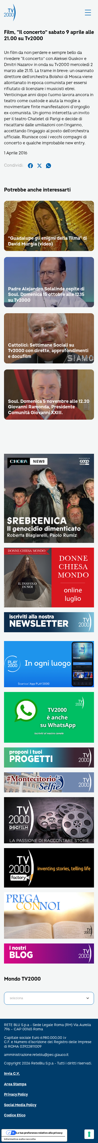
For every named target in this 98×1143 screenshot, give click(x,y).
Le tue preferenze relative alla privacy (39, 1132)
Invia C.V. (12, 1073)
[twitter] (39, 165)
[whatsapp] (48, 165)
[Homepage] (10, 12)
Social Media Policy (20, 1105)
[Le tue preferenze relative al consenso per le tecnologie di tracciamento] (89, 1134)
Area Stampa (15, 1084)
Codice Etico (14, 1115)
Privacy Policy (16, 1094)
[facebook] (30, 165)
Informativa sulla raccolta (20, 1138)
